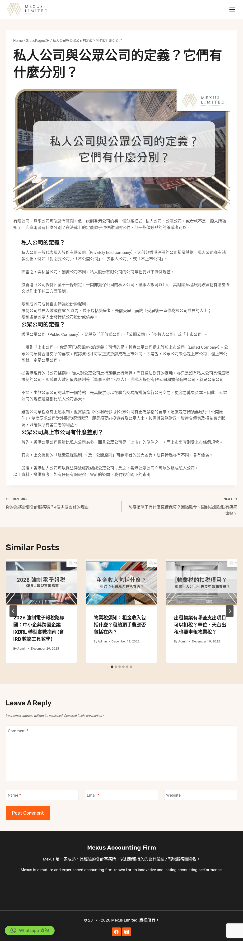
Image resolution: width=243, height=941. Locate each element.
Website (173, 795)
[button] (30, 930)
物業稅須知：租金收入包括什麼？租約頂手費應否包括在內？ (120, 625)
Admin (21, 648)
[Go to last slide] (13, 611)
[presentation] (41, 583)
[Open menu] (232, 9)
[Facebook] (116, 931)
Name (14, 795)
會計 (100, 859)
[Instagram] (126, 931)
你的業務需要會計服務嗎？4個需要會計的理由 (47, 503)
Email (93, 795)
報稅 (172, 859)
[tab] (112, 666)
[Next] (230, 611)
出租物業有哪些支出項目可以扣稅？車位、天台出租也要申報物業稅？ (200, 625)
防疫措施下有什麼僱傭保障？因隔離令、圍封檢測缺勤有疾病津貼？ (182, 506)
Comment (18, 730)
